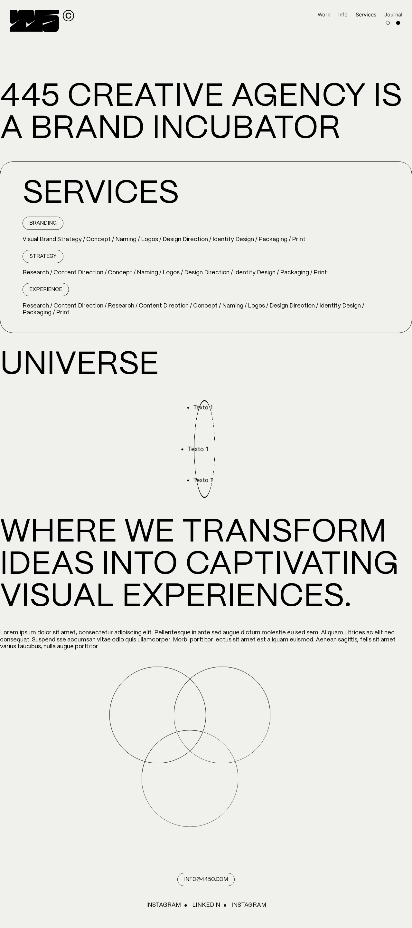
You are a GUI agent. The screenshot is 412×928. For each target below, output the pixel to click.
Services (366, 14)
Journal (393, 14)
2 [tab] (398, 23)
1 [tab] (388, 23)
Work (324, 14)
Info (343, 14)
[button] (43, 223)
